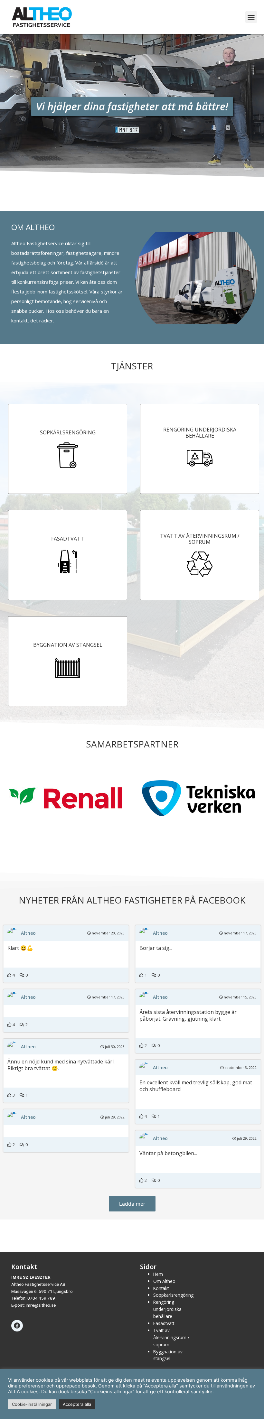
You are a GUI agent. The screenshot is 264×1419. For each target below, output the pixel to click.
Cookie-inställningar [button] (32, 1404)
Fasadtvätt (163, 1323)
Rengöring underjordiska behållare (167, 1309)
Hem (158, 1274)
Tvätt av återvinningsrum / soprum (171, 1337)
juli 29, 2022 (114, 1117)
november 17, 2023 (240, 933)
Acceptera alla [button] (77, 1404)
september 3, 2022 (240, 1067)
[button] (251, 17)
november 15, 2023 (240, 997)
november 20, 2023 (108, 933)
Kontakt (161, 1288)
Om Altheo (164, 1281)
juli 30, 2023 (114, 1046)
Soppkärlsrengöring (173, 1295)
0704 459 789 (41, 1298)
